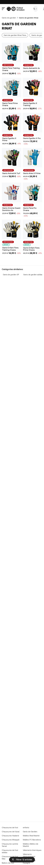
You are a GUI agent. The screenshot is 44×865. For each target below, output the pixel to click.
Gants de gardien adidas (32, 275)
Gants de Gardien (30, 832)
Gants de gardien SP (11, 275)
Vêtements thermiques (32, 850)
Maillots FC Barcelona (32, 840)
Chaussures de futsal (10, 832)
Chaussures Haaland (10, 836)
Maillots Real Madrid (31, 836)
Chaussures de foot (10, 827)
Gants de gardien (9, 18)
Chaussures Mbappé (10, 840)
